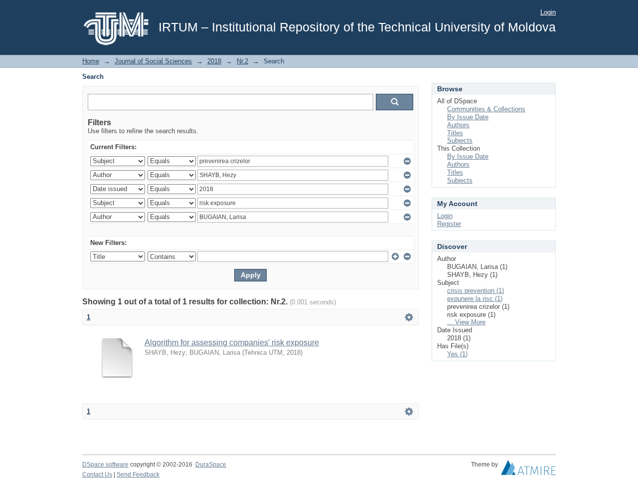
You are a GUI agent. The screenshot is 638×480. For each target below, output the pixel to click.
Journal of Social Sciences (153, 61)
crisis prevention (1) (475, 290)
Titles (455, 133)
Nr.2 (242, 61)
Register (449, 224)
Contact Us (97, 474)
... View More (466, 322)
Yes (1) (457, 354)
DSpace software (105, 464)
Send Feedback (138, 474)
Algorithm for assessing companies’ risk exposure (232, 342)
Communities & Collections (486, 109)
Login (548, 12)
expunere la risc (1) (474, 298)
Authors (458, 125)
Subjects (460, 140)
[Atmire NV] (528, 470)
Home (90, 61)
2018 (214, 61)
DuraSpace (210, 464)
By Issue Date (467, 117)
